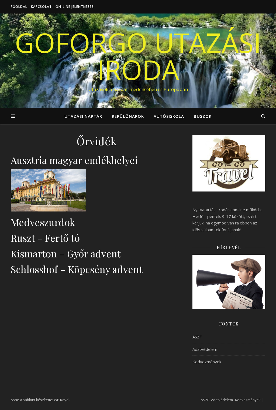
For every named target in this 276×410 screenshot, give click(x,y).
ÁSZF (197, 337)
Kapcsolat (41, 6)
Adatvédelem (204, 349)
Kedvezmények (206, 361)
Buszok (203, 116)
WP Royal (61, 399)
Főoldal (19, 6)
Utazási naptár (83, 116)
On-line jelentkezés (75, 6)
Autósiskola (169, 116)
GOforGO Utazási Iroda (138, 56)
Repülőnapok (128, 116)
